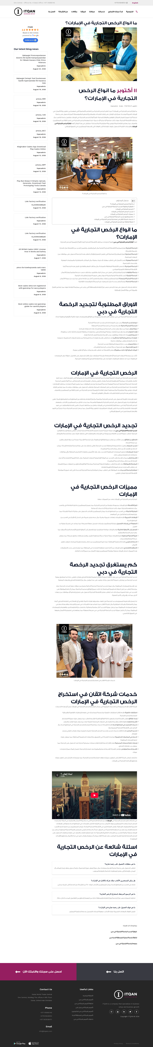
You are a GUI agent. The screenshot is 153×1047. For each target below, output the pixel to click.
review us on (29, 40)
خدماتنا (101, 12)
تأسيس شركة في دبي (86, 999)
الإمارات (109, 821)
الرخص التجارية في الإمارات (124, 209)
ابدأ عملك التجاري (115, 12)
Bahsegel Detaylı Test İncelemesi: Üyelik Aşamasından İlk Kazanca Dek (31, 80)
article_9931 (41, 99)
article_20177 (41, 115)
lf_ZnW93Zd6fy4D (39, 205)
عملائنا (92, 12)
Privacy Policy (118, 1043)
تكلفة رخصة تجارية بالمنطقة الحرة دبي (123, 938)
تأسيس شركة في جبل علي (84, 1007)
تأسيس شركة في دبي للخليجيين (82, 1011)
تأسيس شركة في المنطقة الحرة (82, 1015)
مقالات (74, 12)
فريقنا (83, 12)
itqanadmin (41, 66)
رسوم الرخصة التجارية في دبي (126, 944)
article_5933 (40, 165)
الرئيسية (129, 12)
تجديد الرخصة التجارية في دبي (126, 431)
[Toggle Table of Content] (132, 201)
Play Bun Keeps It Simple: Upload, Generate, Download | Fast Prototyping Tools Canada (31, 183)
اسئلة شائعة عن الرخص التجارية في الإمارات (119, 222)
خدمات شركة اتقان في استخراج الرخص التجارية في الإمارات (113, 219)
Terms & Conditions (132, 1043)
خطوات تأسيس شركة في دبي (83, 1019)
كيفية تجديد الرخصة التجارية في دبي (124, 932)
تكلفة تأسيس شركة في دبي (83, 1003)
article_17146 (41, 131)
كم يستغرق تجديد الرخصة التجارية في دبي (118, 217)
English (135, 3)
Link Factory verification (35, 201)
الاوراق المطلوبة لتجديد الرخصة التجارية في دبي (117, 206)
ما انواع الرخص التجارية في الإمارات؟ (122, 204)
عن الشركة (63, 12)
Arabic (121, 106)
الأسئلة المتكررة (88, 995)
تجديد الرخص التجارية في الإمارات (122, 211)
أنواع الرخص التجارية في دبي (123, 242)
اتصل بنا (51, 12)
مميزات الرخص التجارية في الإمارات (121, 214)
